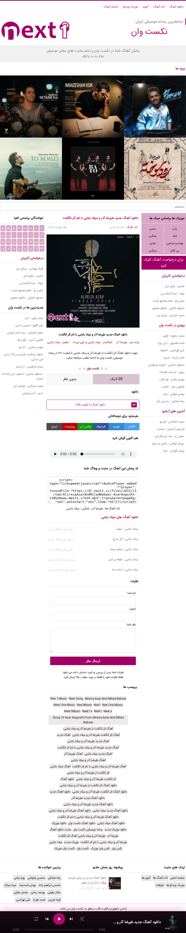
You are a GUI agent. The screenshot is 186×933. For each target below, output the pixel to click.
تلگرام (132, 426)
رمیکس (152, 250)
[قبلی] (47, 919)
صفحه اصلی (177, 877)
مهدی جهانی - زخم (174, 394)
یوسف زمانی (38, 892)
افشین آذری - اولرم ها (30, 340)
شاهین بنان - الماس (173, 386)
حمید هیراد (39, 899)
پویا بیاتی (19, 877)
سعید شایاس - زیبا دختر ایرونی (25, 332)
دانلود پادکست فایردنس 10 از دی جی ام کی (23, 357)
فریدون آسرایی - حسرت (171, 429)
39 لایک (116, 379)
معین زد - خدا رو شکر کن (170, 436)
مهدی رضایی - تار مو (31, 347)
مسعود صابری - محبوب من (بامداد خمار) (22, 376)
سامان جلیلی (21, 892)
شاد (175, 236)
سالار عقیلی (54, 892)
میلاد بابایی (80, 353)
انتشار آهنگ (111, 6)
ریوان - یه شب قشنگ (172, 372)
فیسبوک (100, 426)
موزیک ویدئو (130, 6)
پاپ (174, 228)
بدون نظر (70, 379)
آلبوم (145, 6)
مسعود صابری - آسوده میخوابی (166, 365)
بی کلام (174, 250)
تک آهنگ (159, 6)
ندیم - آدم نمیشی (32, 393)
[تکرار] (36, 919)
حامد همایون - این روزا (171, 343)
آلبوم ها (146, 877)
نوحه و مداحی (174, 243)
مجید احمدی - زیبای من (170, 315)
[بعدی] (71, 919)
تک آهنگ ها (112, 508)
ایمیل (54, 426)
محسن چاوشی (36, 877)
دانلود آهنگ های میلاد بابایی (119, 517)
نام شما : (131, 593)
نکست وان (93, 368)
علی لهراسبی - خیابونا (172, 350)
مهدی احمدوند (27, 885)
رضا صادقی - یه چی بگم (170, 401)
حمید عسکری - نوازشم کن (28, 386)
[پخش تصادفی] (82, 919)
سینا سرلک (10, 885)
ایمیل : (132, 608)
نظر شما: (131, 624)
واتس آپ (85, 426)
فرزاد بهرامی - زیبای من (29, 268)
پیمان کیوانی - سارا (174, 450)
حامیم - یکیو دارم (175, 286)
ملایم (153, 243)
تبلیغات (160, 885)
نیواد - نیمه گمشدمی (173, 293)
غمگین (152, 236)
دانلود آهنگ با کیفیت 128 (105, 404)
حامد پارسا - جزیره (174, 357)
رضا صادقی (54, 877)
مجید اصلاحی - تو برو (172, 421)
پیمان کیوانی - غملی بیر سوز (168, 443)
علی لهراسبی (23, 899)
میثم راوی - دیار (34, 318)
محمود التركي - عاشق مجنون (168, 308)
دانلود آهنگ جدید (116, 334)
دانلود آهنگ (177, 6)
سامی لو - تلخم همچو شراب (168, 300)
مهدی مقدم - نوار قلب (172, 379)
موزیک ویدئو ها (175, 885)
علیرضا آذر (95, 353)
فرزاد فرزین (54, 899)
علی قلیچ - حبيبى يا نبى (29, 325)
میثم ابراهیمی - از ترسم (29, 366)
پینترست (70, 426)
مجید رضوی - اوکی (174, 335)
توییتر (116, 426)
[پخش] (59, 919)
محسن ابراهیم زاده (50, 885)
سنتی (152, 228)
